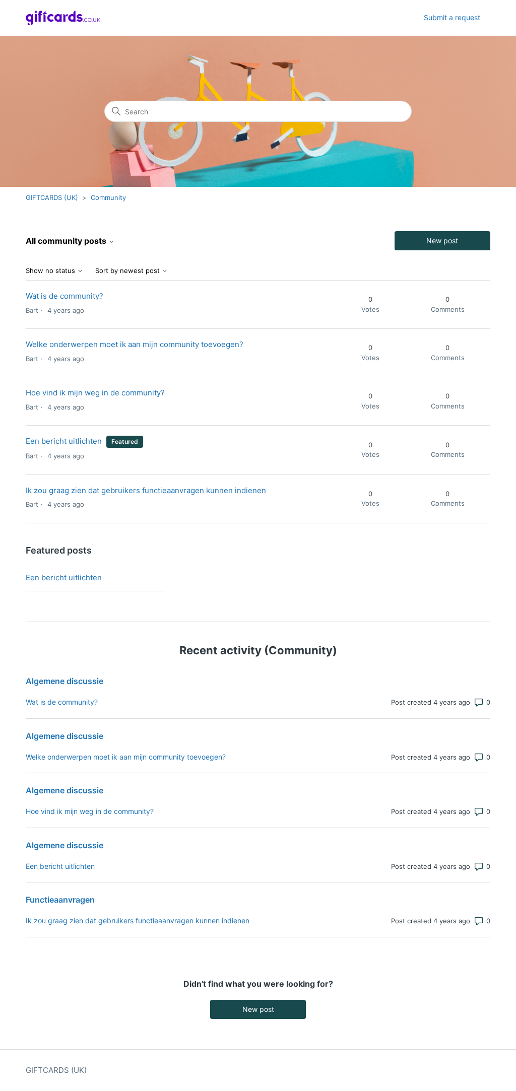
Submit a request (452, 17)
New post (442, 240)
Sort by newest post (128, 271)
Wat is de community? (64, 296)
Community (108, 197)
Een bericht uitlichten (64, 441)
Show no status (51, 271)
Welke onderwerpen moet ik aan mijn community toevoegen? (134, 344)
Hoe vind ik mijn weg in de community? (95, 392)
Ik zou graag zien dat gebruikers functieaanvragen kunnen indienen (146, 490)
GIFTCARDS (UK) (52, 197)
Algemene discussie (64, 681)
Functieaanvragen (60, 900)
